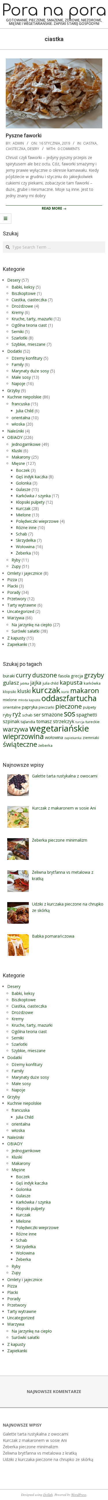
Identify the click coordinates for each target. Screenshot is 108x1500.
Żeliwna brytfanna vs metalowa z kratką (40, 1453)
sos (69, 713)
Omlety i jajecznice (24, 573)
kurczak (46, 689)
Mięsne (18, 463)
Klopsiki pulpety (30, 502)
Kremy (18, 312)
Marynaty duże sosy (30, 371)
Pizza (12, 579)
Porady (13, 592)
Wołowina (25, 546)
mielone (10, 699)
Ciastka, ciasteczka (29, 299)
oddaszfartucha (68, 698)
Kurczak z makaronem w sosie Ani (35, 1440)
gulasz (11, 682)
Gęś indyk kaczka (32, 476)
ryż (16, 714)
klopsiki (9, 691)
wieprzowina (23, 736)
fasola (64, 676)
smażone (52, 714)
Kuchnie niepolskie (24, 397)
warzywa (15, 729)
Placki (12, 586)
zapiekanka (73, 738)
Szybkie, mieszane (29, 344)
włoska (18, 424)
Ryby (16, 560)
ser (37, 715)
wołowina (54, 737)
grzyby (94, 674)
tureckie (93, 721)
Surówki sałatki (25, 631)
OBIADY (14, 437)
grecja (77, 676)
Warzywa (15, 617)
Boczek (23, 470)
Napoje (18, 383)
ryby (7, 715)
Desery (33, 148)
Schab (21, 534)
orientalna (21, 417)
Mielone (23, 515)
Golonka (23, 483)
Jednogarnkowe (26, 444)
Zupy (16, 566)
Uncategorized (20, 611)
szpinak (11, 721)
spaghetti (86, 715)
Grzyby (13, 390)
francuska (21, 404)
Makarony (21, 457)
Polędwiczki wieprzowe (37, 521)
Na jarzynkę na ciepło (32, 624)
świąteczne (20, 744)
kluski (24, 691)
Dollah (48, 1494)
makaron (84, 690)
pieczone (68, 706)
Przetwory (16, 598)
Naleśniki (15, 431)
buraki (9, 676)
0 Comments (68, 148)
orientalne (12, 707)
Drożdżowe (22, 306)
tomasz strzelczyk (55, 721)
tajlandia (28, 721)
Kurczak (23, 508)
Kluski (17, 450)
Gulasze (23, 489)
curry (23, 675)
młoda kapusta (29, 700)
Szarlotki (19, 338)
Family (18, 364)
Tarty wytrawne (21, 605)
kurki (65, 692)
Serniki (18, 331)
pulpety (89, 707)
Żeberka (23, 553)
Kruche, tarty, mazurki (32, 319)
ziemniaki (91, 737)
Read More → (54, 208)
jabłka (24, 683)
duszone (44, 675)
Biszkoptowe (24, 293)
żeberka (45, 745)
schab (27, 715)
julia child (50, 683)
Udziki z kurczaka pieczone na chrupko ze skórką (48, 1459)
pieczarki (46, 707)
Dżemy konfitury (27, 358)
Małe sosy (21, 377)
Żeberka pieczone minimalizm (30, 1446)
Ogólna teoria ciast (29, 325)
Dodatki (14, 351)
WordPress (78, 1494)
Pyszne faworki (23, 135)
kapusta (71, 682)
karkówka (92, 683)
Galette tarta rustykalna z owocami (35, 1434)
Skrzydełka (26, 540)
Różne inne (26, 527)
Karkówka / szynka (33, 495)
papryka (29, 707)
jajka (35, 682)
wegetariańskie (59, 728)
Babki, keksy (23, 287)
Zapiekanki (17, 644)
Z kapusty (16, 638)
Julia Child (24, 410)
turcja (79, 722)
